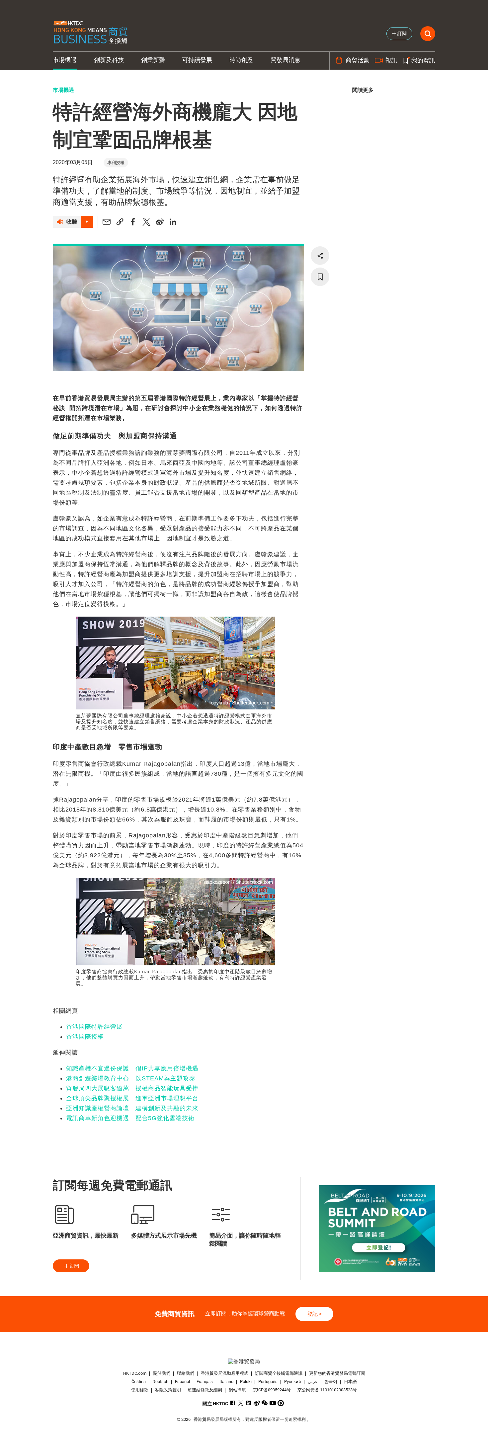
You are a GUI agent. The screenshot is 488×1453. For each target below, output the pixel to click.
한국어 (330, 1381)
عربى (313, 1381)
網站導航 (237, 1389)
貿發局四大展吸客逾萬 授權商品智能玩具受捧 (132, 1088)
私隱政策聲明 (168, 1389)
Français (205, 1381)
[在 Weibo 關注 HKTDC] (257, 1403)
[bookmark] (320, 277)
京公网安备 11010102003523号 (327, 1389)
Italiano (226, 1381)
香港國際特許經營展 (94, 1026)
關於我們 (161, 1373)
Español (182, 1381)
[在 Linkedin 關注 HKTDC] (249, 1403)
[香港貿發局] (244, 1361)
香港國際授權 (85, 1036)
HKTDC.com (134, 1373)
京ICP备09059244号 (272, 1389)
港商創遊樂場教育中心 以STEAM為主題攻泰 (131, 1078)
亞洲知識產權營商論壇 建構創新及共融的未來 (132, 1108)
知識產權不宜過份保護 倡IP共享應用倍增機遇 (132, 1068)
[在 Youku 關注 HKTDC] (281, 1403)
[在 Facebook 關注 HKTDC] (233, 1403)
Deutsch (160, 1381)
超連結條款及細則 (205, 1389)
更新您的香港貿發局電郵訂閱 (337, 1373)
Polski (246, 1381)
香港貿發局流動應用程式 (224, 1373)
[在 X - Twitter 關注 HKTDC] (241, 1403)
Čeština (138, 1381)
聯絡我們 (185, 1373)
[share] (320, 255)
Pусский (292, 1381)
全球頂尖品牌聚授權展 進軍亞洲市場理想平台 (132, 1098)
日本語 (350, 1381)
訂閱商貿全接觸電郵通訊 (278, 1373)
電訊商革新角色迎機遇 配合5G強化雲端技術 (130, 1118)
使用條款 (139, 1389)
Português (268, 1381)
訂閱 (74, 1265)
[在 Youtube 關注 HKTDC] (273, 1403)
